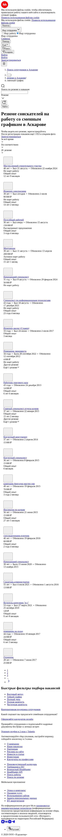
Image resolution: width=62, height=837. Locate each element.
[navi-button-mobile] (4, 63)
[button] (4, 55)
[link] (6, 48)
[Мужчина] (8, 160)
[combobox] (14, 92)
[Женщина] (8, 346)
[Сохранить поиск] (4, 102)
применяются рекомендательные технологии (25, 806)
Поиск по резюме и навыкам (15, 89)
